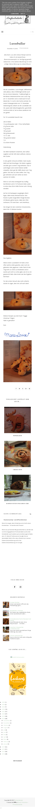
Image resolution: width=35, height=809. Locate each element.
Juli (4, 730)
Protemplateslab (17, 804)
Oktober (5, 725)
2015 (3, 751)
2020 (3, 714)
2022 (3, 709)
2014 (3, 754)
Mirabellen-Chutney (16, 611)
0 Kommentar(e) (23, 48)
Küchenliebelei (19, 800)
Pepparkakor (17, 436)
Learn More (15, 13)
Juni (4, 732)
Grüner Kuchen (14, 602)
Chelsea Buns (17, 470)
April (4, 737)
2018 (3, 718)
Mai (4, 734)
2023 (3, 707)
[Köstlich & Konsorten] (18, 657)
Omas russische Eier (16, 635)
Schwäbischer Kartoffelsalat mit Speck (20, 619)
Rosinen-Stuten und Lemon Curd (17, 504)
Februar (5, 741)
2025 (3, 702)
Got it (23, 13)
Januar (5, 744)
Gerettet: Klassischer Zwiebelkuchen (16, 628)
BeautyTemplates (23, 802)
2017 (3, 747)
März (4, 739)
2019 (3, 716)
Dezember (6, 720)
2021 (3, 711)
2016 (3, 749)
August (5, 727)
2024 (3, 704)
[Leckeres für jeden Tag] (17, 679)
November (6, 723)
